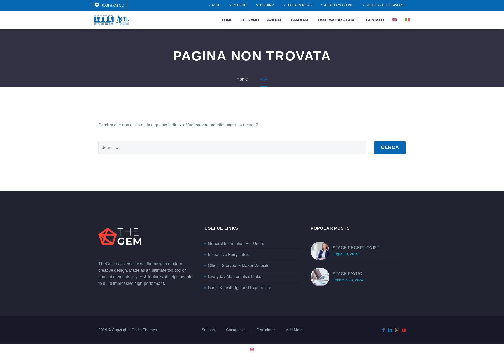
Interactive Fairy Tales (228, 255)
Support (208, 330)
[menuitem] (394, 20)
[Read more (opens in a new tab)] (109, 5)
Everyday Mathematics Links (234, 277)
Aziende (274, 20)
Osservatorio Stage (338, 20)
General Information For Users (236, 244)
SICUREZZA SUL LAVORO (385, 5)
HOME (227, 20)
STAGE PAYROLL (350, 274)
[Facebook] (383, 330)
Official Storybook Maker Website (239, 266)
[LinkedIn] (390, 330)
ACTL (216, 5)
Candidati (300, 20)
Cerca (390, 147)
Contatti (375, 20)
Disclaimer (265, 330)
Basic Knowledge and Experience (239, 288)
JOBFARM (266, 5)
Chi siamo (250, 20)
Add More (294, 330)
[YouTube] (404, 330)
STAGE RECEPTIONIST (356, 248)
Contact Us (235, 330)
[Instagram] (397, 330)
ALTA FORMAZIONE (338, 5)
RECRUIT (240, 5)
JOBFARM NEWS (299, 5)
